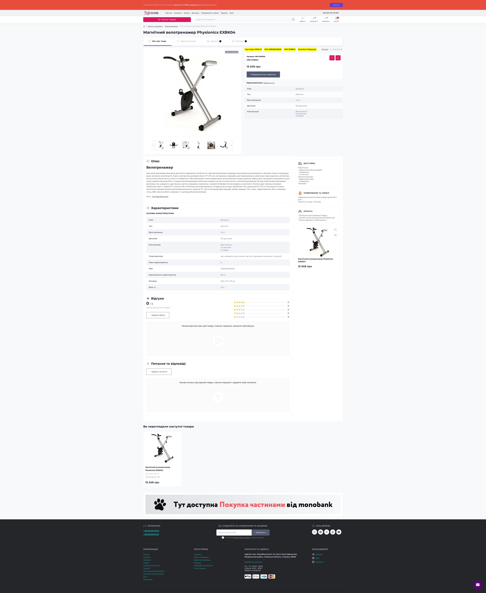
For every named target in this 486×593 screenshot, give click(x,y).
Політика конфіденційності (154, 571)
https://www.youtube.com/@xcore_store (338, 532)
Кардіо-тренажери (155, 26)
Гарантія (224, 13)
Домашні (225, 220)
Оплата (187, 13)
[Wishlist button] (332, 57)
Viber (317, 558)
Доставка (195, 13)
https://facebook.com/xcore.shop (320, 532)
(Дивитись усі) (269, 83)
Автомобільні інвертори (203, 565)
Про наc (169, 13)
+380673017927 (151, 531)
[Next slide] (231, 145)
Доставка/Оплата (160, 196)
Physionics (312, 49)
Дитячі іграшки (200, 568)
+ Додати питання (158, 372)
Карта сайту (148, 579)
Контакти (178, 13)
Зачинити (336, 5)
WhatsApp (320, 562)
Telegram (319, 554)
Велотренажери (171, 26)
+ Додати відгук (157, 315)
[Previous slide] (153, 145)
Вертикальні (226, 245)
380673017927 (314, 532)
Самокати (198, 554)
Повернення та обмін (210, 13)
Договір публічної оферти (241, 537)
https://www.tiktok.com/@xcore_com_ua (332, 532)
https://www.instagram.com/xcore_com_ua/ (326, 532)
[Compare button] (338, 57)
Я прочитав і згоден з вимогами (244, 537)
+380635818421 (151, 534)
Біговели (197, 563)
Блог (232, 13)
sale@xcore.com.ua (253, 562)
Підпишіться (261, 532)
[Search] (293, 19)
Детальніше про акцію (208, 5)
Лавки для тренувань (202, 560)
